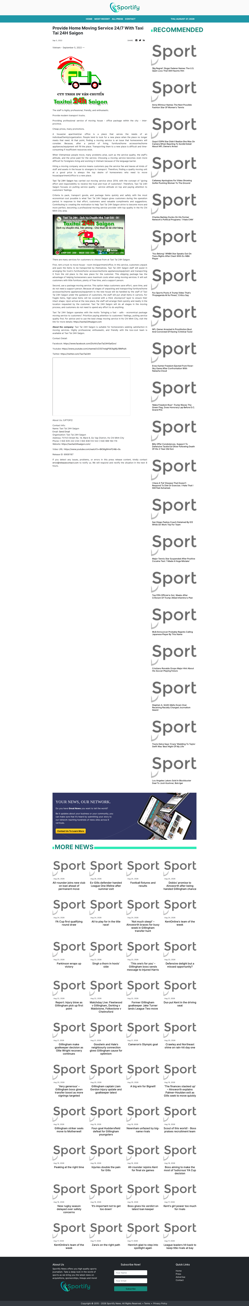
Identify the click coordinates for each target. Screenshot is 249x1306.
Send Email (64, 431)
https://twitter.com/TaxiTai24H (76, 354)
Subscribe (131, 1288)
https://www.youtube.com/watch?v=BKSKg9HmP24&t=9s (92, 449)
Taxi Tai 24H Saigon (63, 180)
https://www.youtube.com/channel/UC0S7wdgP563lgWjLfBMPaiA (94, 348)
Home (179, 1270)
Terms (147, 1303)
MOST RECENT (102, 19)
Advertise (180, 1277)
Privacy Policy (160, 1303)
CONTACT (130, 19)
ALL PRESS (117, 19)
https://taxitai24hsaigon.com (87, 321)
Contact (180, 1280)
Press (178, 1274)
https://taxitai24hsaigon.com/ (76, 444)
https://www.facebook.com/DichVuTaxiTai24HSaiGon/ (89, 343)
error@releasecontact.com (66, 462)
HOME (89, 19)
